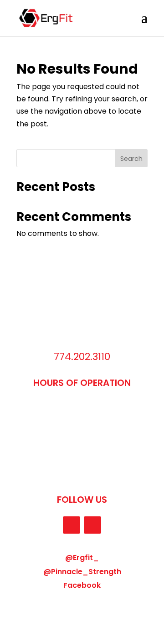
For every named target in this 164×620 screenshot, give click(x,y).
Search (131, 158)
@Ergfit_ (82, 557)
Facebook (82, 585)
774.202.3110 (82, 357)
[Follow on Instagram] (71, 525)
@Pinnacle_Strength (82, 571)
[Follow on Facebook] (92, 525)
